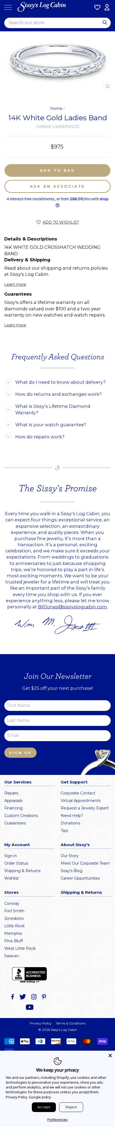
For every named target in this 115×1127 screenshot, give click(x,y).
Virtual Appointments (81, 800)
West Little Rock (20, 948)
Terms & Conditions (71, 1023)
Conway (11, 903)
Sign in (10, 855)
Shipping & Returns (22, 870)
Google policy (40, 1097)
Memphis (13, 933)
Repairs (11, 793)
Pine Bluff (13, 940)
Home (56, 108)
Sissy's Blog (71, 870)
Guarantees (15, 823)
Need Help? (72, 815)
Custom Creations (21, 815)
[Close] (110, 1055)
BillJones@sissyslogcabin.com (72, 606)
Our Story (70, 855)
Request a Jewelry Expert (85, 808)
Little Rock (14, 926)
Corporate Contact (78, 793)
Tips (64, 830)
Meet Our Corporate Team (85, 863)
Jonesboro (14, 918)
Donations (70, 823)
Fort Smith (14, 911)
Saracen (11, 955)
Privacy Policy (41, 1023)
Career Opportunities (80, 878)
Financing (13, 808)
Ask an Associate (57, 186)
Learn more (15, 284)
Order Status (16, 863)
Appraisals (13, 800)
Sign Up (20, 753)
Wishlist (11, 878)
